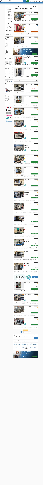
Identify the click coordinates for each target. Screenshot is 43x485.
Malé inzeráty (8, 99)
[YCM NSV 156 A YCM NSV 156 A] (19, 159)
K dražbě (34, 31)
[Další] (37, 80)
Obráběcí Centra (24, 343)
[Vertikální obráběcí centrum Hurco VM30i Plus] (19, 266)
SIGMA (7, 50)
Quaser (7, 46)
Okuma (7, 52)
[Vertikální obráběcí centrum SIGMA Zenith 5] (19, 111)
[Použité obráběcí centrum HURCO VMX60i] (19, 254)
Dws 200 (15, 343)
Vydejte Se (31, 343)
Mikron (7, 44)
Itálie (8, 89)
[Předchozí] (14, 15)
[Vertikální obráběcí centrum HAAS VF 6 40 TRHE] (19, 206)
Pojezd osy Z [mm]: (7, 68)
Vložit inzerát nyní (34, 356)
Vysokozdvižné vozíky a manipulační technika (9, 34)
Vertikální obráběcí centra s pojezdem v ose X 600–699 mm (10, 16)
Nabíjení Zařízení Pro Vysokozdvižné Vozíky (27, 341)
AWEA (7, 43)
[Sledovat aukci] (37, 25)
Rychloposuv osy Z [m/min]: (8, 76)
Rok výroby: (6, 60)
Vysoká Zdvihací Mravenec (33, 344)
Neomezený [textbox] (7, 84)
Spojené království (9, 90)
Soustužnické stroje (9, 25)
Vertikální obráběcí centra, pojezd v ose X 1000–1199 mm (10, 14)
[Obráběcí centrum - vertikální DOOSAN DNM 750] (19, 182)
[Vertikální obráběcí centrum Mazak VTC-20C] (19, 242)
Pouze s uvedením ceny (8, 59)
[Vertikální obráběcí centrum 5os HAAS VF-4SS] (19, 16)
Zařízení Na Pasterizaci (33, 347)
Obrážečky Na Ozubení (25, 344)
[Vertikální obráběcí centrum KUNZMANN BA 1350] (19, 28)
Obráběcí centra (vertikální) (9, 9)
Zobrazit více (26, 348)
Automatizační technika (8, 33)
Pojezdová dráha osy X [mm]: (8, 63)
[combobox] (8, 84)
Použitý (7, 96)
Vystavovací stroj (8, 95)
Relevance (35, 6)
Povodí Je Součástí (24, 347)
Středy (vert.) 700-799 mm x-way (4, 2)
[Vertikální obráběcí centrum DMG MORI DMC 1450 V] (19, 72)
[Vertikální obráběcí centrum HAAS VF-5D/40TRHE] (19, 309)
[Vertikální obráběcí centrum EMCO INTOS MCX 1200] (19, 60)
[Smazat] (23, 8)
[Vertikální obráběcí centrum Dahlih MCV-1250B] (19, 230)
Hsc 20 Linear (15, 347)
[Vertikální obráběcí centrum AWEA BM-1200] (19, 321)
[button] (42, 1)
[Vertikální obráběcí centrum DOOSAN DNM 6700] (19, 170)
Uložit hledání (26, 330)
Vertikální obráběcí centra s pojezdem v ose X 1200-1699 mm (10, 11)
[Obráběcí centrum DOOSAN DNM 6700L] (19, 218)
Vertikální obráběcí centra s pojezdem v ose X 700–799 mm (10, 21)
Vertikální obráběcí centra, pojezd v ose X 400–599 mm (10, 19)
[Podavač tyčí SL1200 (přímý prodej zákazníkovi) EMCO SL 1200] (19, 147)
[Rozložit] (25, 22)
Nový (7, 94)
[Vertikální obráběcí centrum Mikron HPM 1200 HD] (19, 123)
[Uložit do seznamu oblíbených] (37, 13)
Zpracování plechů (9, 24)
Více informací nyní (35, 277)
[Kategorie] (10, 1)
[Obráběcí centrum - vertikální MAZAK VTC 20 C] (19, 297)
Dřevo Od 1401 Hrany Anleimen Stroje (18, 344)
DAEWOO (7, 53)
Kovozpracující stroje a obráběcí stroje (8, 7)
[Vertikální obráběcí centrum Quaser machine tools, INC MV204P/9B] (19, 194)
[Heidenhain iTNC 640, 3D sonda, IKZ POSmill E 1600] (19, 87)
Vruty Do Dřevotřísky (32, 341)
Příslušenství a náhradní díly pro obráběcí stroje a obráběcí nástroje (9, 27)
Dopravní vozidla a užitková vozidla (9, 30)
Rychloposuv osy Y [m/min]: (8, 73)
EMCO (7, 51)
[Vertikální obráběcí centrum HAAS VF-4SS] (19, 40)
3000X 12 (15, 341)
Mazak (7, 42)
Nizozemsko (8, 91)
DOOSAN (7, 45)
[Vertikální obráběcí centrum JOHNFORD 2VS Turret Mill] (19, 285)
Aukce (7, 100)
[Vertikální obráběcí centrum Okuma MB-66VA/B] (19, 135)
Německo (8, 88)
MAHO (7, 49)
